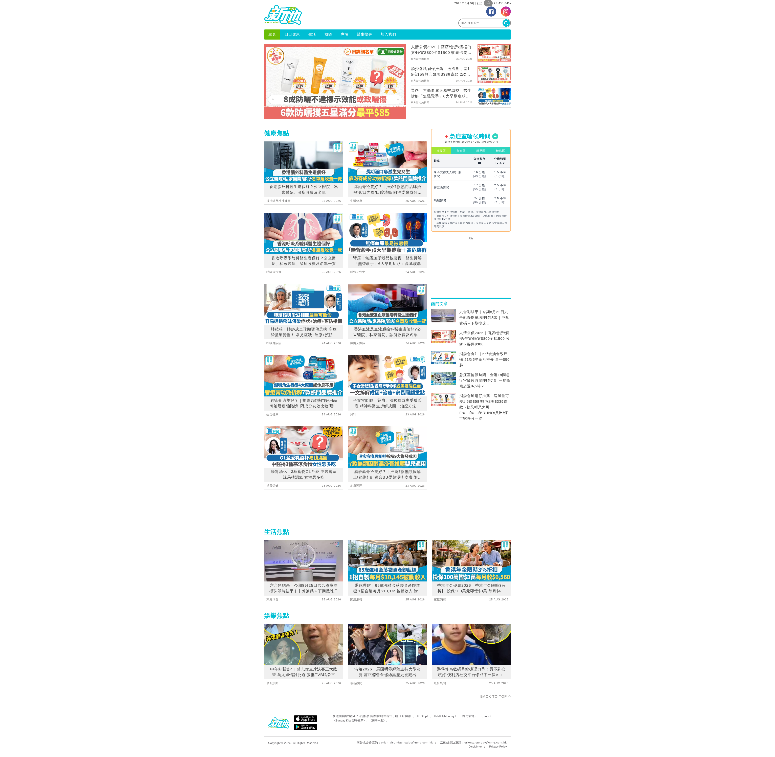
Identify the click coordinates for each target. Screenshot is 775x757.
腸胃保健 (272, 485)
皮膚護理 (356, 485)
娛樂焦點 (276, 615)
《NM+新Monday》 (445, 716)
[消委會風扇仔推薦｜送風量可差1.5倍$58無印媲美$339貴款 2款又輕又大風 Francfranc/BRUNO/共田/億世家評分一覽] (443, 399)
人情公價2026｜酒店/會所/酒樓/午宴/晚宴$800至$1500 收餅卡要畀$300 (484, 338)
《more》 (486, 716)
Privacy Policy (498, 746)
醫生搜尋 (364, 34)
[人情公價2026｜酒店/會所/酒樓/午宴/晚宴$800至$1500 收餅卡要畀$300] (443, 336)
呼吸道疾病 (274, 272)
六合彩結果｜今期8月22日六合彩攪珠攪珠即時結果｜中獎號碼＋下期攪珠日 (484, 317)
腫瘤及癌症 (357, 272)
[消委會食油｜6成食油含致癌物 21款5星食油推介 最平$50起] (443, 357)
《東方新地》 (468, 716)
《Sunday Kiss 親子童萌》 (349, 720)
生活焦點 (276, 531)
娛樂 (328, 34)
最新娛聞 (272, 683)
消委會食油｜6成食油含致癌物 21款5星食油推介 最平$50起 (484, 359)
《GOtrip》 (423, 716)
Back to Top (493, 696)
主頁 (272, 34)
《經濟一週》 (377, 720)
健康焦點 (276, 133)
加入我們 (388, 34)
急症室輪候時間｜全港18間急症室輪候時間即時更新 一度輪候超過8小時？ (484, 380)
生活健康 (272, 414)
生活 (312, 34)
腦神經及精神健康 (278, 200)
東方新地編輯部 (420, 59)
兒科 (353, 414)
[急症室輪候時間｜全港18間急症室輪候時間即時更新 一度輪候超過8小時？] (443, 378)
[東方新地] (326, 15)
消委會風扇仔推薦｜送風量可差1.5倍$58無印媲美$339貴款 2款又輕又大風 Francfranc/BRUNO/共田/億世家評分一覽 (484, 407)
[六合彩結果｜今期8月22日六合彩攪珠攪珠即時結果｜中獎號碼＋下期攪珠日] (443, 315)
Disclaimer (475, 746)
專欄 (344, 34)
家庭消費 (272, 599)
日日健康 (292, 34)
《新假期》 (406, 716)
